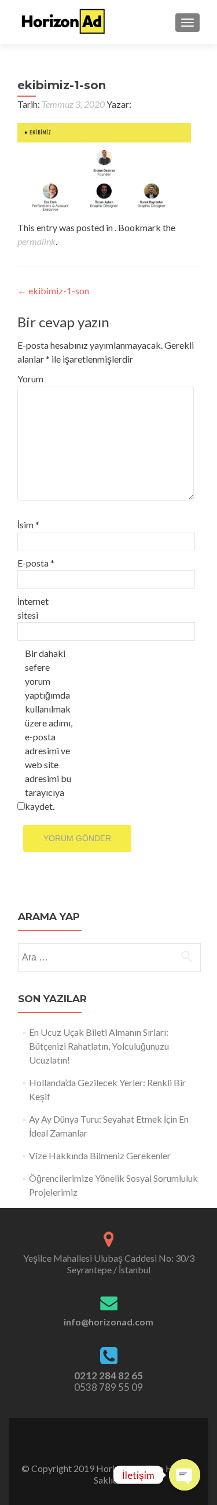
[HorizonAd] (64, 22)
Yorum (30, 378)
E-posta (35, 562)
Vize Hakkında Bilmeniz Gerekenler (100, 1155)
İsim (28, 524)
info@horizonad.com (108, 1321)
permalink (36, 241)
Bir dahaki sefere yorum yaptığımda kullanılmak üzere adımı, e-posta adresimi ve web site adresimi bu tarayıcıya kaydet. (48, 730)
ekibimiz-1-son (53, 290)
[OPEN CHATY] (184, 1475)
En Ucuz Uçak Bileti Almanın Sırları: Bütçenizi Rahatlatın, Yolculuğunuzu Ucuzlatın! (99, 1046)
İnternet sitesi (33, 608)
